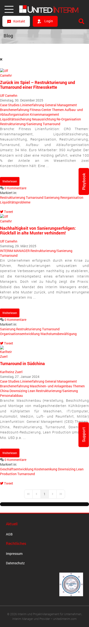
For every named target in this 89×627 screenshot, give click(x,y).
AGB (9, 534)
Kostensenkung (45, 469)
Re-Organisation (68, 119)
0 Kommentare (15, 188)
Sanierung (52, 197)
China (4, 391)
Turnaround (51, 124)
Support (83, 434)
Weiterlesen (9, 181)
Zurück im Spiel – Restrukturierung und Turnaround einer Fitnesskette (37, 84)
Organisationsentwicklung (20, 333)
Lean (31, 391)
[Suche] (81, 21)
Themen (58, 109)
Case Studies (9, 105)
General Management (61, 105)
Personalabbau (11, 395)
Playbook (83, 181)
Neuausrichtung (44, 119)
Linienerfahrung (32, 105)
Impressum (14, 553)
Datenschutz (15, 563)
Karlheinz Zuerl (11, 372)
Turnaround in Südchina (22, 363)
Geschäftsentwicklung (16, 469)
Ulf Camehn (8, 95)
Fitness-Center (40, 109)
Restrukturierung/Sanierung (21, 124)
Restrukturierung (12, 197)
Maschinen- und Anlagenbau (51, 386)
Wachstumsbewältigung (58, 333)
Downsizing (18, 391)
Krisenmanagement (44, 114)
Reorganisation (71, 197)
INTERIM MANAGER (15, 250)
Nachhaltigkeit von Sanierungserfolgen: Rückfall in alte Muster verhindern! (38, 230)
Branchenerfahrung (14, 109)
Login (48, 21)
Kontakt (19, 21)
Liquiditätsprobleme (15, 202)
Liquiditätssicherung (15, 119)
